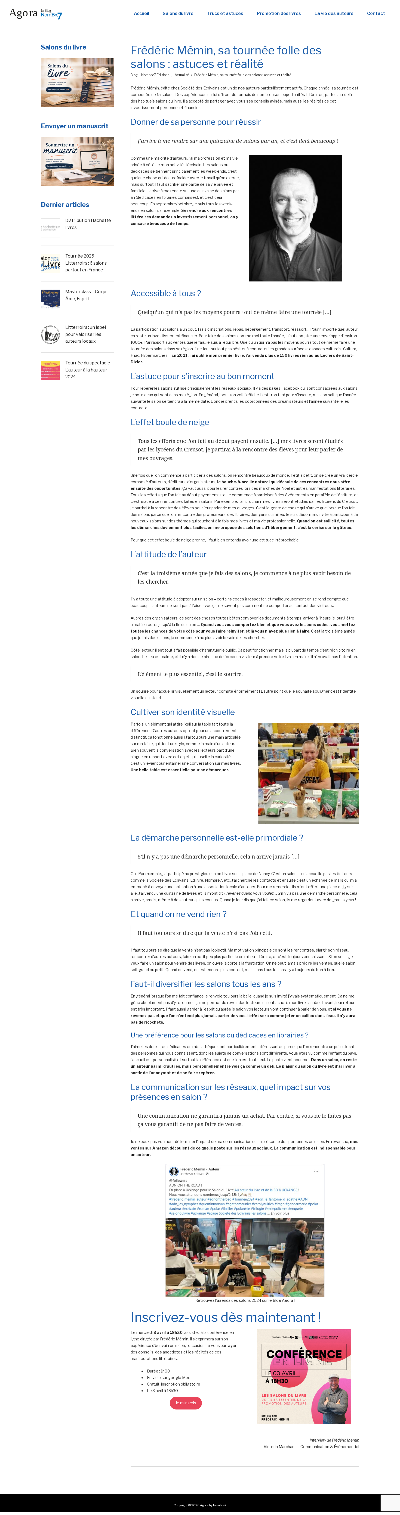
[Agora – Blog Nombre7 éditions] (35, 13)
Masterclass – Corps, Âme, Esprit (86, 295)
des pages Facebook (280, 388)
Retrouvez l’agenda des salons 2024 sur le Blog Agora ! (245, 1300)
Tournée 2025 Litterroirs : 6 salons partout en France (86, 262)
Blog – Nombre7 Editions (150, 75)
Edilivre (196, 880)
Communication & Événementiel (329, 1446)
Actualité (182, 75)
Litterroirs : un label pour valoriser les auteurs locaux (85, 334)
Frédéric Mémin (145, 88)
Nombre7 (213, 880)
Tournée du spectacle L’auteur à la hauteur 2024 (87, 369)
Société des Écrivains (200, 88)
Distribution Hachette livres (88, 224)
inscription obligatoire (180, 1384)
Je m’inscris (186, 1403)
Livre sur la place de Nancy (246, 873)
